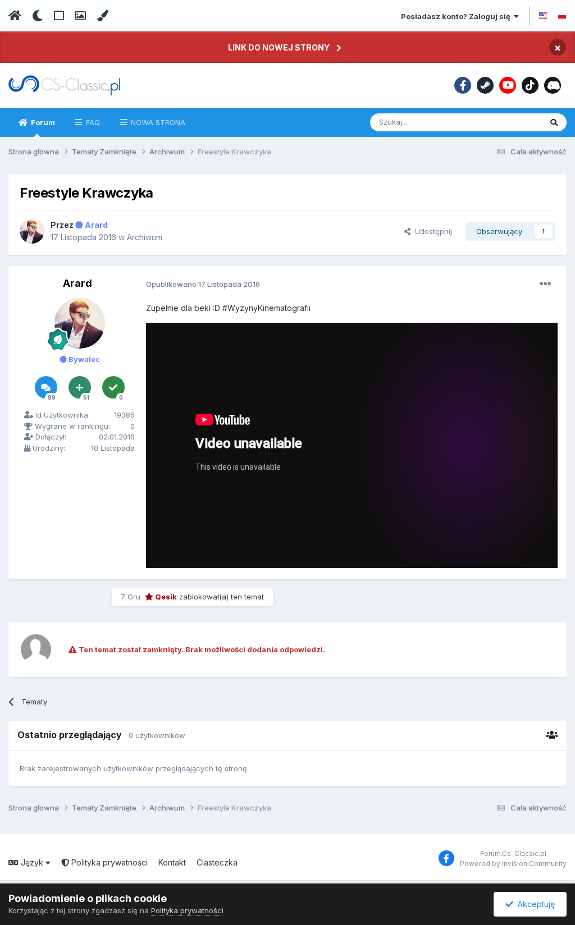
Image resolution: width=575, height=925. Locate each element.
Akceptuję (534, 904)
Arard (77, 283)
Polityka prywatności (108, 862)
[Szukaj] (554, 122)
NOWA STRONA (157, 122)
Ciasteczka (217, 862)
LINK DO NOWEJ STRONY (279, 47)
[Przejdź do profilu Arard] (32, 231)
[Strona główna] (14, 15)
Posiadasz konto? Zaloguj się (457, 16)
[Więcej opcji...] (545, 284)
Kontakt (172, 862)
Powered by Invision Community (513, 863)
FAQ (92, 122)
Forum (42, 122)
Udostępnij (431, 231)
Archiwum (144, 237)
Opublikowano (203, 284)
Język (32, 862)
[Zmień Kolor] (102, 15)
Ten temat (509, 122)
